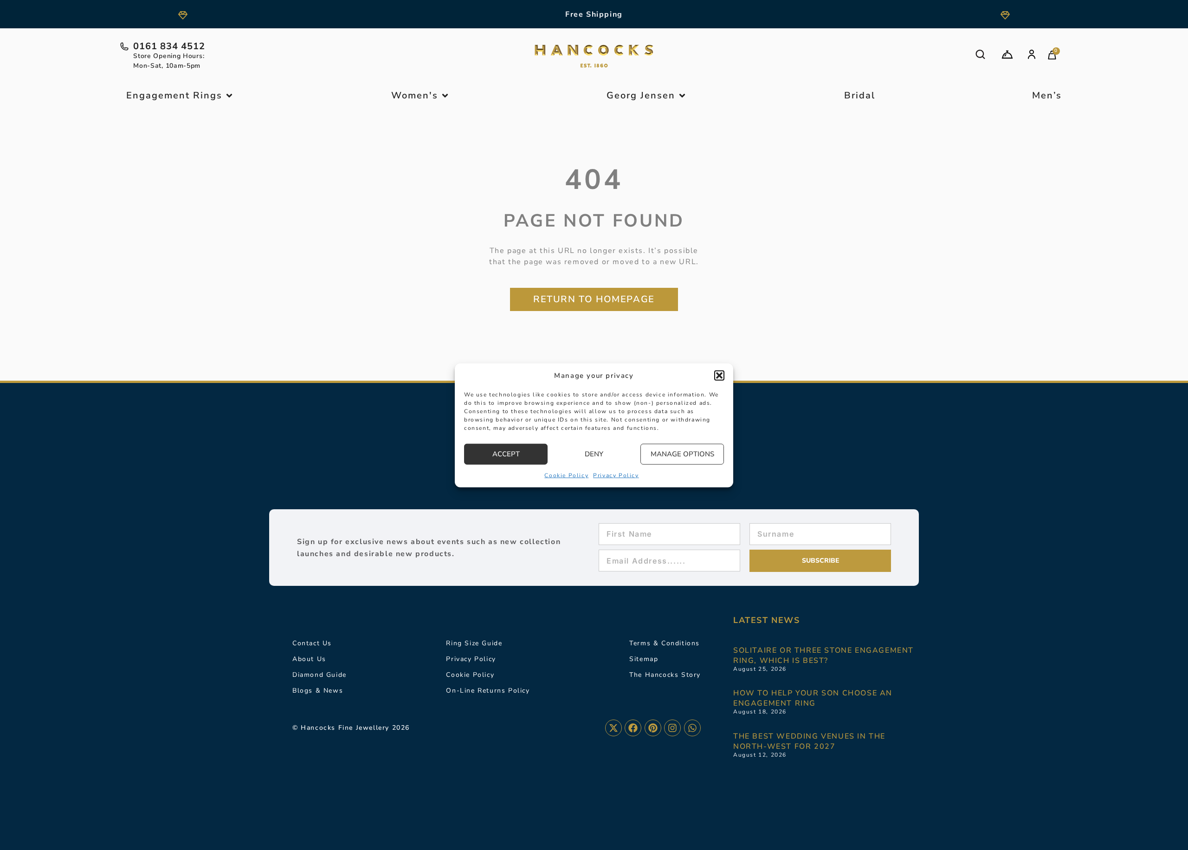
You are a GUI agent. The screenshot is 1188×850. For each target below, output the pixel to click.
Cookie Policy (566, 475)
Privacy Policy (616, 475)
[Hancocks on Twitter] (613, 728)
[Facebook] (633, 728)
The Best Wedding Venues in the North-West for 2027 (809, 741)
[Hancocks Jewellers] (594, 56)
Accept (506, 453)
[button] (719, 375)
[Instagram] (672, 728)
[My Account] (1031, 54)
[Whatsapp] (692, 728)
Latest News (766, 620)
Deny (594, 453)
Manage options (682, 453)
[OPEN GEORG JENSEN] (682, 95)
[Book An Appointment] (1007, 54)
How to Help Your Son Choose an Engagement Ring (812, 698)
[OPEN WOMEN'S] (445, 95)
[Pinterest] (653, 728)
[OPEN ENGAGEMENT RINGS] (229, 95)
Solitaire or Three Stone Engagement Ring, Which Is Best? (823, 655)
